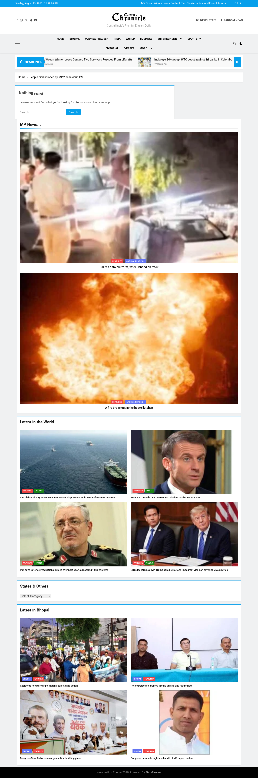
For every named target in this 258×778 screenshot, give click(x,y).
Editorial (112, 48)
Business (146, 38)
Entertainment (168, 38)
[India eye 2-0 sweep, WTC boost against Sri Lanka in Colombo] (71, 64)
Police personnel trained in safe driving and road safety (161, 685)
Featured (117, 261)
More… (144, 48)
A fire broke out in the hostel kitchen (129, 407)
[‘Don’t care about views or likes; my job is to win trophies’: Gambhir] (170, 64)
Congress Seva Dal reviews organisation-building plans (50, 758)
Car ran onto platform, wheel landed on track (129, 267)
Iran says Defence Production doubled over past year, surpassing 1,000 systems (64, 570)
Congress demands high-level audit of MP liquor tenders (162, 758)
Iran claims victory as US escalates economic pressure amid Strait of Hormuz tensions (67, 497)
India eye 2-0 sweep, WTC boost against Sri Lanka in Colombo (189, 3)
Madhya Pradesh (96, 38)
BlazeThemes (153, 772)
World (130, 38)
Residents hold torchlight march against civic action (49, 685)
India (117, 38)
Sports (192, 38)
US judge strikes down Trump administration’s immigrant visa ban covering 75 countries (179, 570)
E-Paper (129, 48)
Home (60, 38)
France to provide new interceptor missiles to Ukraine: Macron (165, 497)
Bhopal (75, 38)
